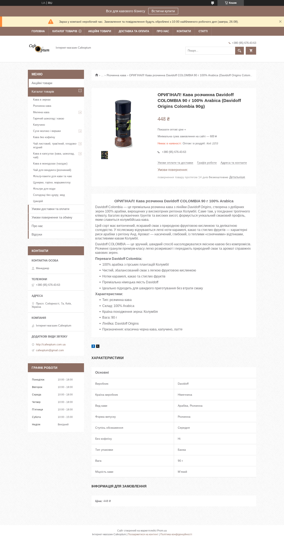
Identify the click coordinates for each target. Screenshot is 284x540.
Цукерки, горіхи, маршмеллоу (52, 182)
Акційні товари (99, 31)
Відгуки (37, 234)
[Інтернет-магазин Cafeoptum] (39, 47)
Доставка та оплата (134, 31)
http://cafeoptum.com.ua (50, 344)
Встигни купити (163, 11)
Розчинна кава (116, 75)
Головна (38, 31)
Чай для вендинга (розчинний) (52, 170)
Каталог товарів (64, 31)
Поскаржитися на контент (143, 534)
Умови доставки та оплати (50, 209)
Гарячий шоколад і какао (48, 118)
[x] (97, 347)
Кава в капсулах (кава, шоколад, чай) (54, 155)
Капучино (39, 124)
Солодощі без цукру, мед (49, 194)
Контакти (184, 31)
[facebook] (93, 347)
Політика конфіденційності (176, 534)
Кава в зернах (42, 99)
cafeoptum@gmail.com (50, 350)
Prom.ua (162, 530)
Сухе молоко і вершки (47, 131)
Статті (203, 31)
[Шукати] (239, 51)
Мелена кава (41, 112)
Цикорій (38, 201)
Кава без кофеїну (44, 137)
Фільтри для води (44, 188)
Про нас (163, 31)
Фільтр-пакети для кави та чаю (52, 176)
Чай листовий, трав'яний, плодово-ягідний (55, 145)
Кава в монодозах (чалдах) (50, 163)
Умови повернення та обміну (52, 217)
